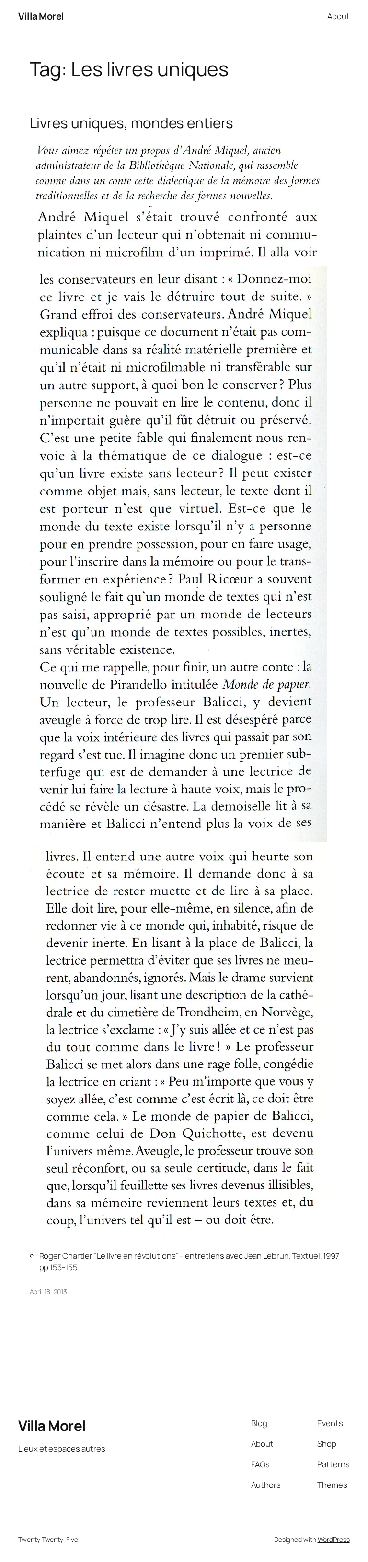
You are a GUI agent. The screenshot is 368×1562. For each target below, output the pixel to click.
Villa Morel (41, 16)
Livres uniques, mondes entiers (131, 123)
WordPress (334, 1539)
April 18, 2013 (49, 1291)
